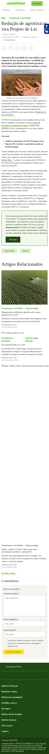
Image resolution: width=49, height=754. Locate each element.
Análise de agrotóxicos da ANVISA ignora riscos (24, 141)
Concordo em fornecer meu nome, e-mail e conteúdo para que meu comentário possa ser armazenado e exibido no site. (25, 643)
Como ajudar (20, 10)
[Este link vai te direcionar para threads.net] (31, 676)
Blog (3, 18)
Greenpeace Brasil (13, 667)
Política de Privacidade (11, 714)
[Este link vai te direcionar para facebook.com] (2, 676)
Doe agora (13, 240)
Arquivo (5, 731)
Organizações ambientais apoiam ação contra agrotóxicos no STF (20, 313)
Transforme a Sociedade (19, 18)
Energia (29, 341)
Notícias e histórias (37, 10)
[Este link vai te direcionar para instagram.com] (7, 676)
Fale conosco (7, 725)
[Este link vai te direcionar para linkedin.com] (17, 676)
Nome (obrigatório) (10, 619)
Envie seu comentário (13, 652)
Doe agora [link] (37, 3)
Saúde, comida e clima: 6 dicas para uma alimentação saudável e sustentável (19, 550)
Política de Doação (9, 686)
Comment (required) (11, 593)
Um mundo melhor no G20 (13, 345)
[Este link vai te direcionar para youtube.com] (12, 676)
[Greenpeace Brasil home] (18, 3)
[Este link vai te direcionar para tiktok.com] (26, 676)
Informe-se (6, 10)
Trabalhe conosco (9, 703)
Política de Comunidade (11, 697)
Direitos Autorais (9, 720)
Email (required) (9, 630)
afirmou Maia (6, 160)
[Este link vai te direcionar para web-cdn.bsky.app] (21, 676)
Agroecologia (32, 308)
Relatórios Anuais (9, 691)
